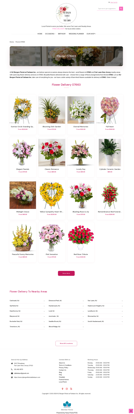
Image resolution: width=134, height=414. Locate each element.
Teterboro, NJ (15, 327)
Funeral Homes (64, 379)
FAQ (60, 375)
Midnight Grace (22, 212)
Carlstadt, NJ (14, 301)
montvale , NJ (54, 316)
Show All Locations (66, 343)
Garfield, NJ (14, 306)
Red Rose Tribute (81, 254)
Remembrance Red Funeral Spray (110, 212)
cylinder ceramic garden (109, 169)
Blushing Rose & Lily (81, 212)
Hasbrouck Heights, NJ (96, 306)
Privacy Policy (63, 367)
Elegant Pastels (22, 169)
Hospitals (62, 377)
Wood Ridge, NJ (54, 327)
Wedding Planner (76, 34)
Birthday (62, 34)
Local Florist (63, 382)
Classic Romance (52, 169)
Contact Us (62, 370)
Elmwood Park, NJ (55, 301)
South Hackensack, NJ (96, 321)
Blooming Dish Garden (52, 126)
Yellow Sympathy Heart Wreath (52, 212)
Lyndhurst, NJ (93, 311)
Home (39, 34)
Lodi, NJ (51, 311)
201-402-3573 (18, 369)
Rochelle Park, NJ (16, 321)
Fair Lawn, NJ (92, 301)
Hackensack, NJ (54, 306)
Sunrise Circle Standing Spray (23, 126)
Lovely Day (80, 169)
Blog (60, 372)
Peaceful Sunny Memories (23, 254)
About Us (62, 363)
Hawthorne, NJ (15, 311)
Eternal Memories (81, 126)
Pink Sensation (52, 254)
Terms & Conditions (65, 365)
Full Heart (110, 126)
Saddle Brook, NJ (55, 321)
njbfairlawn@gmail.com (21, 373)
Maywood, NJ (14, 316)
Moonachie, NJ (93, 316)
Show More (66, 273)
